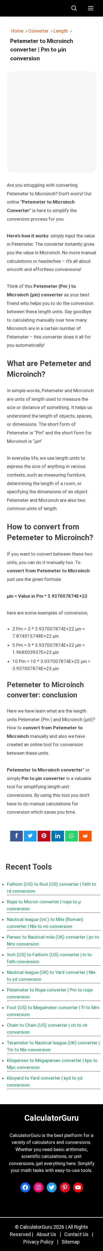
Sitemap (71, 1242)
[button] (74, 8)
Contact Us (76, 1234)
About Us (46, 1234)
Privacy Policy (38, 1242)
